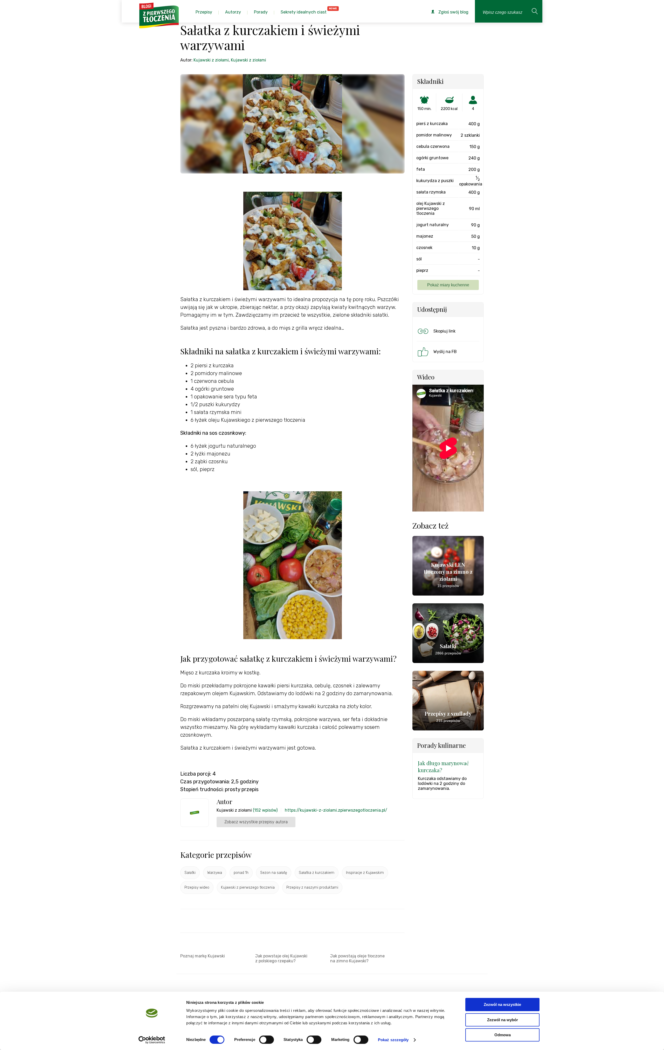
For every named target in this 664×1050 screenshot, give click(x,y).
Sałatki (190, 873)
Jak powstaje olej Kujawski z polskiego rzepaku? (281, 958)
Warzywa (214, 873)
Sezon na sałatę (273, 873)
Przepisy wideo (196, 887)
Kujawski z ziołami (211, 60)
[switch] (266, 1039)
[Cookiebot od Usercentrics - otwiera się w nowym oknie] (152, 1040)
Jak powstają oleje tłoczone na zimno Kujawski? (357, 958)
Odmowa (502, 1035)
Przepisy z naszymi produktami (312, 887)
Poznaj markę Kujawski (202, 956)
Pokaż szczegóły (393, 1040)
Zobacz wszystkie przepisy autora (256, 821)
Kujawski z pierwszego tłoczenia (248, 887)
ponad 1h (241, 873)
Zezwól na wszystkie (502, 1004)
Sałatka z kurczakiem (316, 873)
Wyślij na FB (445, 351)
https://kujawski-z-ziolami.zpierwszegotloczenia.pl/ (336, 810)
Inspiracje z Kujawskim (365, 873)
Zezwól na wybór (502, 1020)
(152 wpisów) (265, 810)
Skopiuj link (444, 331)
